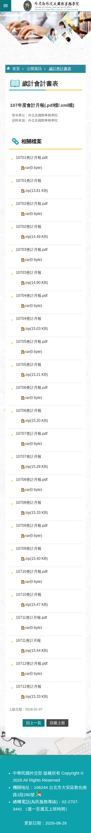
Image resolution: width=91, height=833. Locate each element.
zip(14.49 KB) (36, 237)
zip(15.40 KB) (36, 559)
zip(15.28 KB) (36, 467)
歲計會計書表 (60, 69)
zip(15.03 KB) (36, 329)
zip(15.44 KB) (36, 651)
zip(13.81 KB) (36, 191)
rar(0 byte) (33, 168)
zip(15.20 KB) (36, 421)
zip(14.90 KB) (36, 283)
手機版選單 (5, 5)
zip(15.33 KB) (36, 513)
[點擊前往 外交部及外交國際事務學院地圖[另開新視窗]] (38, 794)
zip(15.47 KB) (36, 605)
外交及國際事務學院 (51, 5)
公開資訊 (34, 69)
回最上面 (57, 723)
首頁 (16, 69)
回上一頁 (33, 723)
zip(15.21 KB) (36, 375)
